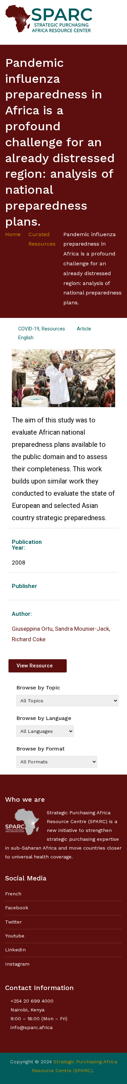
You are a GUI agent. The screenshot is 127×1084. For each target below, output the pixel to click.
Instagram (17, 964)
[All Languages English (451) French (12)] (45, 731)
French (13, 893)
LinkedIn (15, 949)
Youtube (14, 935)
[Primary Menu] (115, 22)
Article (84, 329)
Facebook (16, 907)
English (26, 338)
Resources (53, 329)
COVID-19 (28, 329)
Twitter (13, 922)
